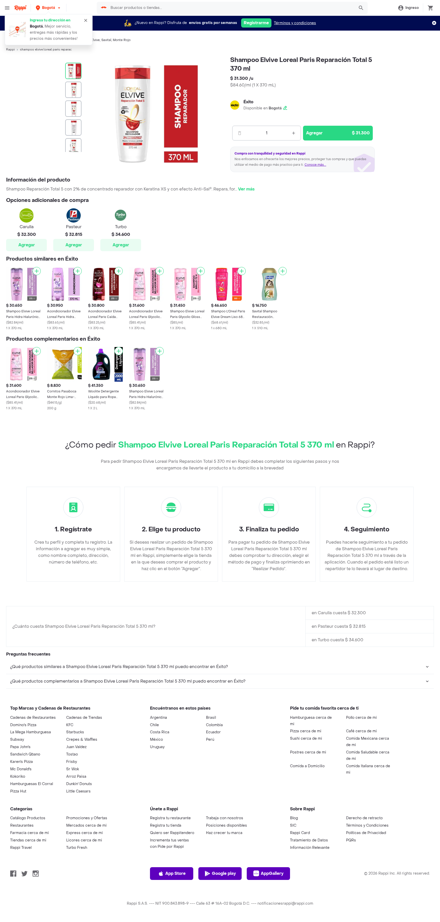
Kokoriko (17, 776)
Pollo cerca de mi (361, 717)
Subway (17, 739)
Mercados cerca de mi (86, 825)
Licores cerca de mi (84, 840)
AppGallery (272, 873)
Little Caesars (78, 791)
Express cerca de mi (84, 832)
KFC (69, 725)
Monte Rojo (122, 40)
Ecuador (213, 732)
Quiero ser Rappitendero (172, 832)
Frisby (71, 761)
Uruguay (157, 747)
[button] (48, 8)
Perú (210, 739)
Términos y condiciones (295, 23)
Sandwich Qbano (25, 754)
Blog (294, 818)
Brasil (211, 717)
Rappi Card (300, 832)
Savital (106, 40)
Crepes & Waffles (81, 739)
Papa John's (20, 747)
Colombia (214, 725)
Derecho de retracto (364, 818)
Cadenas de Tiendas (84, 717)
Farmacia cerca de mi (29, 832)
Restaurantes (22, 825)
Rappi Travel (21, 847)
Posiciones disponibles (226, 825)
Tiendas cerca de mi (28, 840)
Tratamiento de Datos (309, 840)
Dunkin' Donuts (79, 784)
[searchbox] (230, 8)
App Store (175, 873)
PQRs (351, 840)
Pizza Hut (18, 791)
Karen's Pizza (21, 761)
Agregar (26, 245)
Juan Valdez (76, 747)
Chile (154, 725)
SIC (293, 825)
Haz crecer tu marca (224, 832)
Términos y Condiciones (367, 825)
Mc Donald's (21, 769)
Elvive (95, 40)
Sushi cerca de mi (306, 738)
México (156, 739)
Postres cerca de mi (308, 752)
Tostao (72, 754)
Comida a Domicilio (307, 766)
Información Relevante (309, 847)
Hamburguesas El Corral (31, 784)
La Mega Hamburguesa (30, 732)
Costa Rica (159, 732)
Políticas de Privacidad (366, 832)
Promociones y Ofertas (86, 818)
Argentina (158, 717)
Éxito (248, 102)
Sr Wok (72, 769)
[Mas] (293, 133)
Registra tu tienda (165, 825)
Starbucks (75, 732)
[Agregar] (37, 271)
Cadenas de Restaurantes (33, 717)
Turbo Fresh (76, 847)
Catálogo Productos (27, 818)
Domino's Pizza (23, 725)
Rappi (10, 49)
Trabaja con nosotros (224, 818)
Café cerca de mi (361, 731)
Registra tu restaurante (170, 818)
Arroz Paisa (76, 776)
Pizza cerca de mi (305, 731)
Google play (224, 873)
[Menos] (240, 133)
